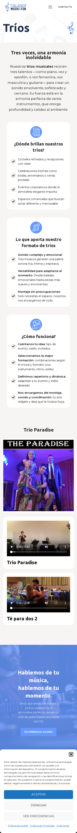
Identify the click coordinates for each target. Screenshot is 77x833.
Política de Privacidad (42, 825)
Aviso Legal (62, 825)
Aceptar (38, 794)
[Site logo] (15, 6)
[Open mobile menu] (50, 7)
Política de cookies (18, 825)
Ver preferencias (38, 816)
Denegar (38, 805)
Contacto (65, 7)
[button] (71, 754)
